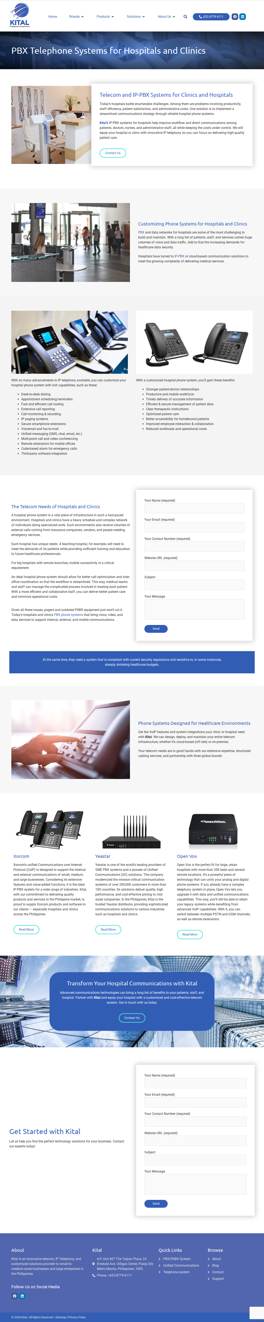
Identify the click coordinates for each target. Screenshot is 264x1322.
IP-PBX (179, 256)
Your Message (154, 596)
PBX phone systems (68, 615)
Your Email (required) (159, 520)
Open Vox (187, 856)
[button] (185, 16)
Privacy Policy (77, 1317)
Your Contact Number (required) (167, 539)
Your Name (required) (159, 500)
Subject (149, 577)
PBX (141, 232)
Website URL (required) (161, 558)
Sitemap (61, 1317)
